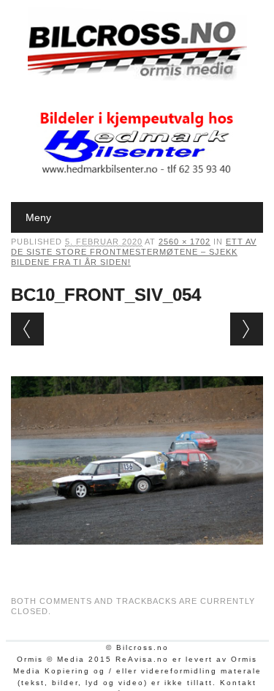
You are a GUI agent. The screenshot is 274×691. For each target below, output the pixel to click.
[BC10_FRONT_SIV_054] (137, 558)
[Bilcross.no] (137, 77)
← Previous (27, 329)
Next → (246, 329)
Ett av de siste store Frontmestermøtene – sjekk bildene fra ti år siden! (133, 251)
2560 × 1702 (184, 241)
